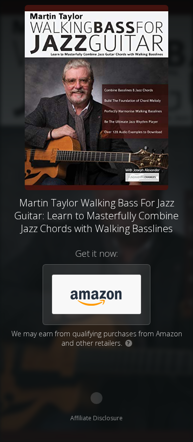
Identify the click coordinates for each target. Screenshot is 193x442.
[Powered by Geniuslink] (96, 398)
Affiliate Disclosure (96, 418)
